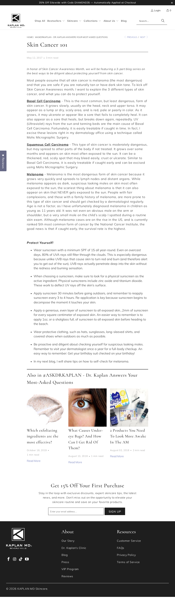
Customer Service (129, 540)
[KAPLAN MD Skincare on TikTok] (20, 559)
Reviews (67, 576)
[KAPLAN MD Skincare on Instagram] (14, 559)
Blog (65, 555)
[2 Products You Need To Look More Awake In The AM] (129, 407)
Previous (131, 37)
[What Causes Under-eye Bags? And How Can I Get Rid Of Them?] (87, 407)
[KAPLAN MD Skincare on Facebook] (8, 559)
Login (157, 10)
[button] (169, 10)
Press (65, 562)
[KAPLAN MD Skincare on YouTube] (27, 559)
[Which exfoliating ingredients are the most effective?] (46, 407)
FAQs (120, 548)
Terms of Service (128, 562)
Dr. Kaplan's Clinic (74, 548)
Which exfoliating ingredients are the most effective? (42, 436)
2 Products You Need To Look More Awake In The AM (128, 436)
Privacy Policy (126, 555)
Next (143, 37)
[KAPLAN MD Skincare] (16, 21)
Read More (34, 461)
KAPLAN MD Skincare (32, 588)
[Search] (163, 21)
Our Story (68, 540)
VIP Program (70, 569)
